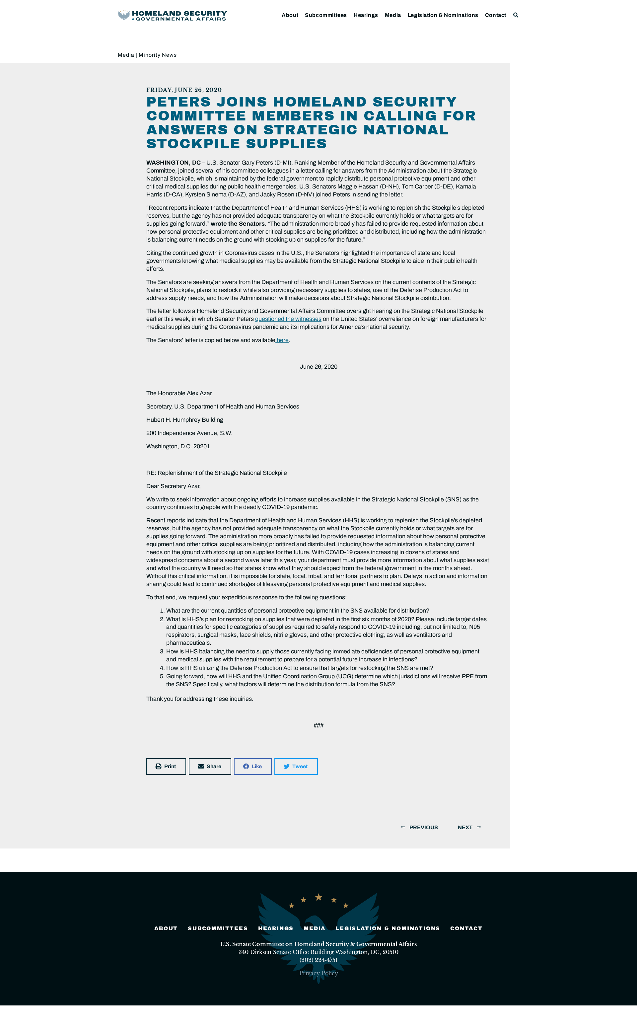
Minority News (158, 55)
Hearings (366, 15)
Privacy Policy (318, 973)
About (290, 15)
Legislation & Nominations (443, 15)
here (282, 340)
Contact (495, 15)
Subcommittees (326, 15)
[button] (516, 15)
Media (393, 15)
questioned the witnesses (288, 319)
